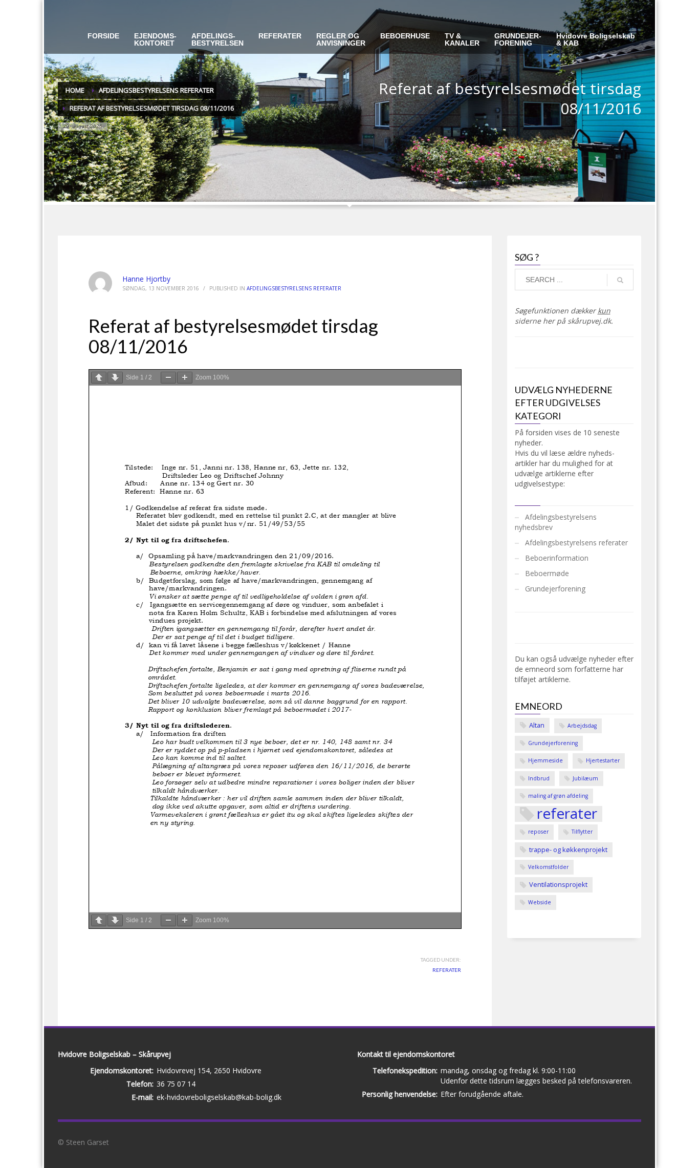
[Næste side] (115, 378)
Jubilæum (585, 778)
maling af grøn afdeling (558, 795)
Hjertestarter (603, 760)
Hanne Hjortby (146, 279)
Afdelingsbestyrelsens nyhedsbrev (556, 522)
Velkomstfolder (548, 866)
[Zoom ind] (184, 378)
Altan (536, 725)
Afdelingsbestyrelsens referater (294, 288)
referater (446, 970)
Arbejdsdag (582, 725)
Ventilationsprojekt (558, 884)
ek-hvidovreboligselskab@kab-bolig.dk (219, 1097)
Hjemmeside (545, 760)
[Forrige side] (98, 378)
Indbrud (539, 778)
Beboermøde (547, 573)
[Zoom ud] (168, 378)
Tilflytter (582, 831)
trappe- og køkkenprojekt (568, 849)
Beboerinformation (556, 558)
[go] (620, 280)
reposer (538, 831)
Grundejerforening (555, 588)
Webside (539, 902)
